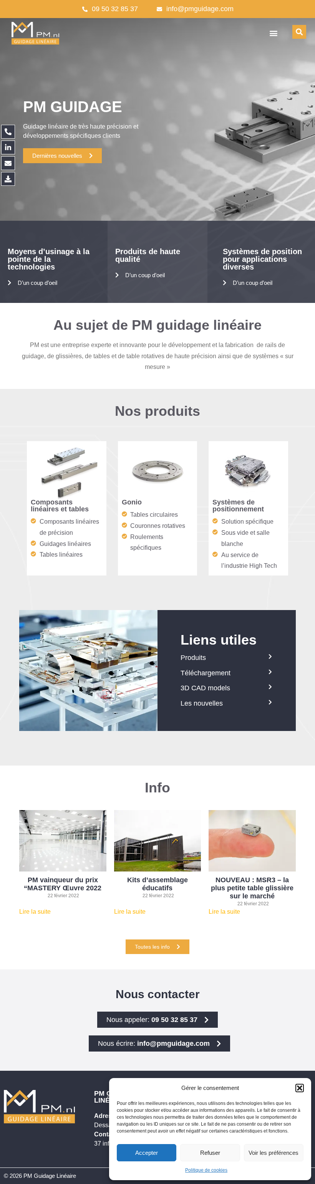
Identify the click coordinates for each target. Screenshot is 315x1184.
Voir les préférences (273, 1152)
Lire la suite (35, 911)
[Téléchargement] (270, 672)
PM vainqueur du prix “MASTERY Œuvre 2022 (62, 884)
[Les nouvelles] (270, 702)
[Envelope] (8, 163)
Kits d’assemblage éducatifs (157, 884)
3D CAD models (205, 688)
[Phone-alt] (8, 132)
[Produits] (270, 656)
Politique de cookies (206, 1170)
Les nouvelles (202, 703)
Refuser (210, 1152)
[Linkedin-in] (8, 147)
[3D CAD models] (270, 687)
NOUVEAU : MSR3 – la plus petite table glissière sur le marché (252, 888)
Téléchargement (205, 673)
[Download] (8, 179)
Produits (193, 657)
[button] (299, 1088)
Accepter (146, 1152)
